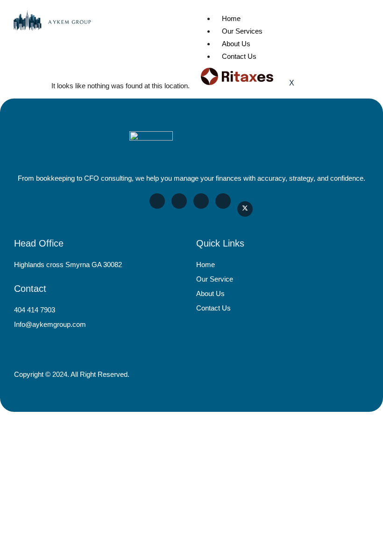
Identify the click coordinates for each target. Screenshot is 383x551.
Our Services (242, 31)
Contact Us (239, 56)
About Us (236, 44)
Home (231, 18)
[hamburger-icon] (363, 16)
